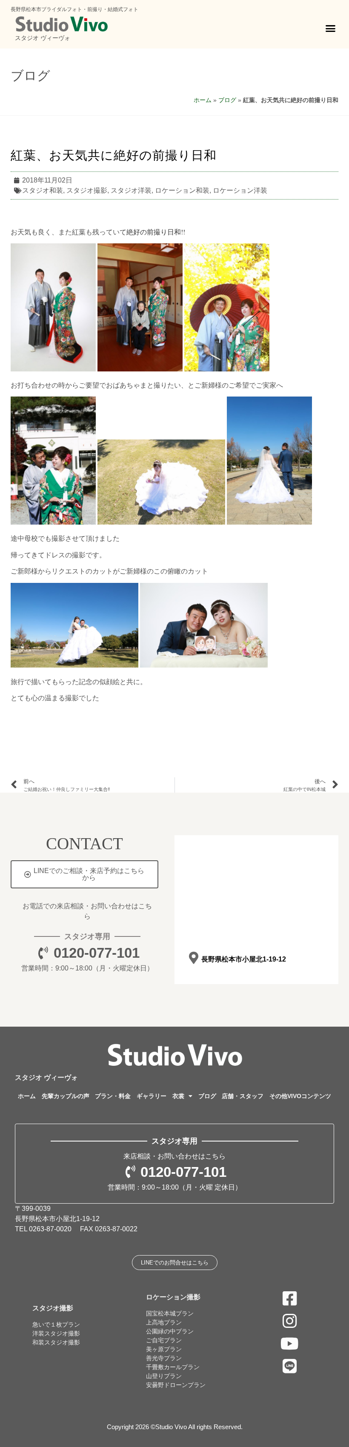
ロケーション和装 (182, 190)
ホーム (203, 100)
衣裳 (178, 1096)
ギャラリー (151, 1096)
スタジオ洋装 (131, 190)
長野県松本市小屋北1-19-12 (243, 959)
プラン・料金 (113, 1096)
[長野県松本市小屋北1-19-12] (193, 958)
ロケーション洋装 (240, 190)
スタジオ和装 (42, 190)
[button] (331, 28)
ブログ (30, 75)
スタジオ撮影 (86, 190)
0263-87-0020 (50, 1229)
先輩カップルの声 (65, 1096)
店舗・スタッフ (242, 1096)
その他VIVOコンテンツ (300, 1096)
